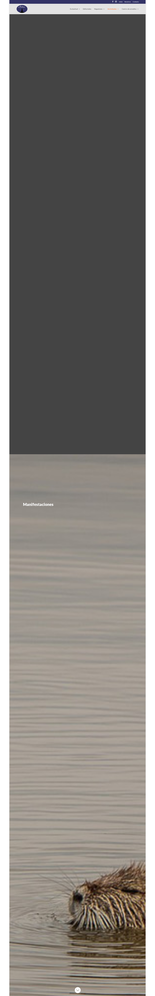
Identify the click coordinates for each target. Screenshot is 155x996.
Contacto (136, 2)
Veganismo (98, 9)
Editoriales (87, 9)
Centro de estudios (129, 9)
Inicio (121, 2)
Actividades (112, 9)
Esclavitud (74, 9)
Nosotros (127, 2)
